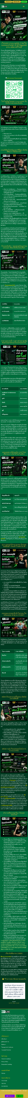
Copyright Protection (6, 1050)
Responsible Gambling (6, 1064)
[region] (14, 313)
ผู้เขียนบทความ (5, 1041)
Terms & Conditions (6, 1058)
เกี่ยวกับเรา (4, 1039)
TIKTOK (3, 1083)
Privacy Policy (4, 1061)
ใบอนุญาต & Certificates (7, 1047)
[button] (23, 6)
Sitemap (3, 1073)
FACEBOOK (4, 1086)
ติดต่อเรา (3, 1044)
